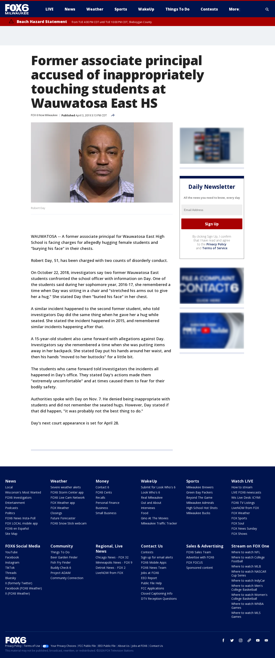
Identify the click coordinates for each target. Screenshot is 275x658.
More (234, 9)
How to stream (241, 487)
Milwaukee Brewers (200, 487)
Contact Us (152, 546)
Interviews (148, 508)
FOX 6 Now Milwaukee (44, 115)
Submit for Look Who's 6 (158, 487)
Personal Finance (107, 503)
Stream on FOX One (250, 546)
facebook (223, 640)
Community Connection (66, 578)
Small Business (106, 513)
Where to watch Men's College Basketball (247, 588)
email (266, 640)
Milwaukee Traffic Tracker (159, 523)
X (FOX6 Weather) (17, 593)
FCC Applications (152, 588)
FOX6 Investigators (18, 497)
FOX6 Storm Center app (67, 492)
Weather (58, 481)
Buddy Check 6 (60, 568)
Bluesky (10, 578)
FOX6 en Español (17, 528)
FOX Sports (239, 518)
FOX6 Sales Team (198, 552)
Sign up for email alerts (157, 557)
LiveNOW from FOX (245, 508)
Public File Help (151, 583)
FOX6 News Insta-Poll (20, 518)
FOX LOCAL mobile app (21, 523)
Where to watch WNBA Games (247, 606)
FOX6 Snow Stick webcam (68, 523)
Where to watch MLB (246, 566)
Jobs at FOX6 (150, 573)
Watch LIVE (242, 481)
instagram (240, 640)
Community (61, 546)
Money (102, 481)
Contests (147, 552)
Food (144, 513)
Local (9, 487)
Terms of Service (214, 248)
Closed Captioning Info (157, 593)
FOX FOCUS (194, 562)
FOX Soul (237, 523)
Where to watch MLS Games (246, 615)
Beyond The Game (199, 497)
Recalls (100, 497)
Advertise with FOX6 (200, 557)
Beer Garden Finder (64, 557)
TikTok (10, 568)
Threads (11, 573)
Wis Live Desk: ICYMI (245, 497)
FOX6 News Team (153, 568)
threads (249, 640)
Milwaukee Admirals (200, 503)
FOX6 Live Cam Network (67, 497)
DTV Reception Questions (159, 599)
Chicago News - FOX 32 (112, 557)
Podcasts (11, 508)
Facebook (12, 557)
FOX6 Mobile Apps (154, 562)
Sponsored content (199, 568)
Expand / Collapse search (267, 9)
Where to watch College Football (248, 559)
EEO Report (149, 578)
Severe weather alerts (65, 487)
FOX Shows (239, 534)
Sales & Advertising (204, 546)
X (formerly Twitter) (18, 583)
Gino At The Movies (154, 518)
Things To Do (60, 552)
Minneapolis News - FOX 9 (114, 562)
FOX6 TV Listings (243, 503)
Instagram (12, 562)
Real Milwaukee (152, 497)
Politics (10, 513)
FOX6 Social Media (22, 546)
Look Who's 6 (150, 492)
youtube (257, 640)
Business (102, 508)
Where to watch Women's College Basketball (249, 597)
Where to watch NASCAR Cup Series (248, 573)
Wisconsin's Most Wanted (23, 492)
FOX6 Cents (104, 492)
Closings (56, 513)
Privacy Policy (216, 244)
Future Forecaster (62, 518)
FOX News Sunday (244, 528)
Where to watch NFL (245, 552)
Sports (192, 481)
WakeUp (149, 481)
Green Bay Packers (199, 492)
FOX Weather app (62, 503)
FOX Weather (59, 508)
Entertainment (15, 503)
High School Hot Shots (202, 508)
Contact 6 (102, 487)
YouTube (11, 552)
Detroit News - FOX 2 (110, 568)
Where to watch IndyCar (248, 580)
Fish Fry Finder (60, 562)
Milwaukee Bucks (198, 513)
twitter (232, 640)
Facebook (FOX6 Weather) (23, 588)
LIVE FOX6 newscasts (246, 492)
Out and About (151, 503)
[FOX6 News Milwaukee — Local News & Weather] (19, 9)
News (10, 481)
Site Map (11, 534)
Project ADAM (60, 573)
